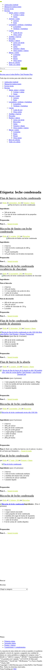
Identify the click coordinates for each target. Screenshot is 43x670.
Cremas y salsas (18, 15)
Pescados (12, 39)
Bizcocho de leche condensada (17, 403)
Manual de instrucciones (12, 7)
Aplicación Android (11, 5)
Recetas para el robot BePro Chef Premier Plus (16, 74)
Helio (5, 203)
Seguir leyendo (12, 224)
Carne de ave (17, 33)
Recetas (7, 11)
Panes (15, 57)
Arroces (16, 21)
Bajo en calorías (14, 62)
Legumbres (17, 27)
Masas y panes (14, 53)
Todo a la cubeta (14, 64)
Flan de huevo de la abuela (15, 361)
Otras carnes (17, 35)
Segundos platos (10, 643)
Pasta (15, 23)
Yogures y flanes (19, 49)
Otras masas (17, 61)
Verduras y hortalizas (20, 29)
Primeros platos (9, 641)
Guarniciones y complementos (14, 647)
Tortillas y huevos (15, 37)
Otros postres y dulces (21, 51)
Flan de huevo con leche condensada (20, 198)
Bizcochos (17, 45)
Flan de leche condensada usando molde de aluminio (18, 322)
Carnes (11, 31)
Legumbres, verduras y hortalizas (20, 25)
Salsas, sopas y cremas (16, 13)
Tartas (15, 47)
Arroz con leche (18, 43)
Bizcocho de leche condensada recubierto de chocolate (17, 268)
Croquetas (16, 55)
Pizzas (15, 59)
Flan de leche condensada (14, 455)
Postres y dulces (14, 41)
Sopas (15, 17)
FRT (15, 669)
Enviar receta (9, 9)
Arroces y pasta (14, 19)
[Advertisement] (21, 166)
